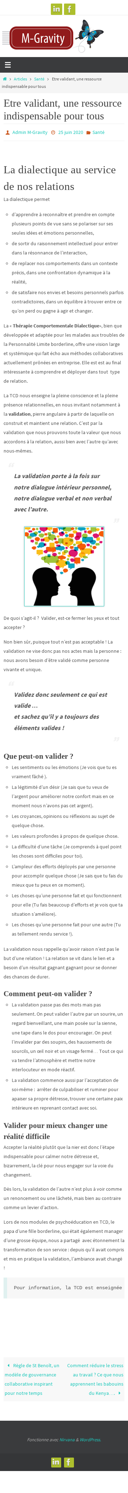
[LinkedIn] (56, 9)
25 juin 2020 (70, 132)
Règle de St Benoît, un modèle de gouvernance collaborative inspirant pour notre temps (32, 1377)
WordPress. (90, 1438)
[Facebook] (69, 9)
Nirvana (67, 1438)
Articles (20, 79)
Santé (39, 79)
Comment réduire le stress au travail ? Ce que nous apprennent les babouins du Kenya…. (95, 1377)
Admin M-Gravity (30, 132)
